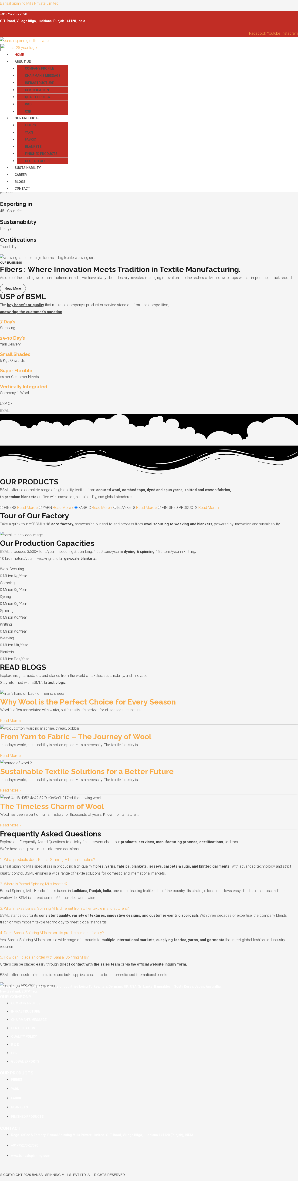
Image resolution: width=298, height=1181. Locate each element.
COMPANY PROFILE (39, 68)
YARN (29, 132)
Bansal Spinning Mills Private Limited (29, 3)
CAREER (21, 175)
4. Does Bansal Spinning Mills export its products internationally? (52, 933)
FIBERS (30, 125)
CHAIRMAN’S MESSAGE (42, 75)
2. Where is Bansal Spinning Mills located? (34, 884)
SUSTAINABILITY (28, 168)
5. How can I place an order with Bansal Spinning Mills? (44, 957)
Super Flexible (16, 370)
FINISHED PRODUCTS (41, 154)
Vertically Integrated (23, 386)
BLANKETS (33, 146)
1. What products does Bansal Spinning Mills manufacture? (47, 859)
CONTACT (22, 188)
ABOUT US (23, 62)
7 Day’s (7, 322)
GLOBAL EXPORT (38, 161)
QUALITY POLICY (38, 97)
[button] (154, 61)
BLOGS (20, 182)
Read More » (28, 507)
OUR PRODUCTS (27, 118)
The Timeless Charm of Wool (52, 806)
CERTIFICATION (37, 90)
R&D (28, 104)
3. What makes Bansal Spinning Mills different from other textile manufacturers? (64, 908)
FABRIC (30, 139)
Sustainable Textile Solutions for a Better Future (87, 771)
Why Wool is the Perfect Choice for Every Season (88, 702)
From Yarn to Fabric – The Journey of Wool (75, 736)
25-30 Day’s (12, 338)
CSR (28, 111)
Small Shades (15, 354)
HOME (19, 55)
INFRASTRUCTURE (39, 83)
